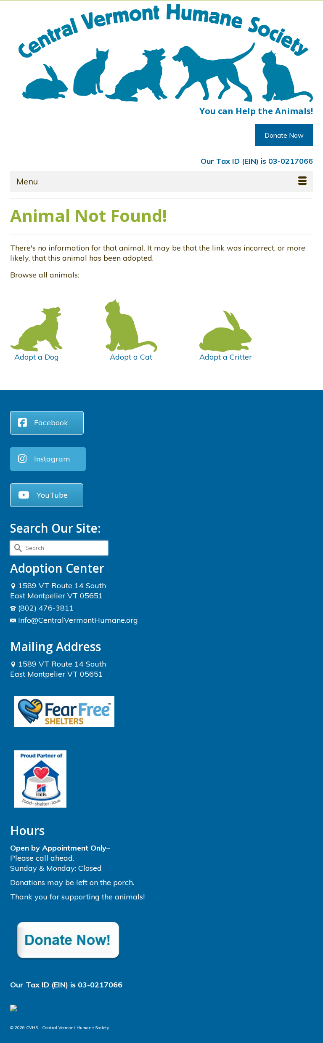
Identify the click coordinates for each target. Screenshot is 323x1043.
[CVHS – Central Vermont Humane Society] (166, 53)
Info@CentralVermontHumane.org (78, 620)
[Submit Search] (16, 548)
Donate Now (284, 135)
